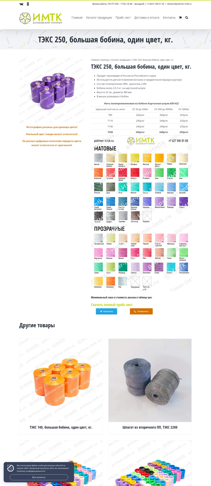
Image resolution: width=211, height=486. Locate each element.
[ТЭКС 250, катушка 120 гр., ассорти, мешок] (61, 442)
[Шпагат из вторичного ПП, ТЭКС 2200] (150, 340)
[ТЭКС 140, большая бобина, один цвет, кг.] (61, 340)
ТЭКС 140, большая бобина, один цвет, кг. (61, 427)
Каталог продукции (120, 59)
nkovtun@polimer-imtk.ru (179, 3)
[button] (186, 17)
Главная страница (100, 59)
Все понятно (38, 477)
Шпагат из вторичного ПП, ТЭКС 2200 (150, 427)
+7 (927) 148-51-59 (155, 3)
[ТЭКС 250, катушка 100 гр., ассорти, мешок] (150, 442)
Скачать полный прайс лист (111, 304)
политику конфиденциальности (31, 471)
